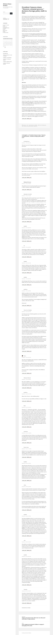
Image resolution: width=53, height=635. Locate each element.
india (22, 126)
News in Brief (5, 30)
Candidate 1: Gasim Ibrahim (7, 57)
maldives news (26, 126)
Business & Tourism (6, 25)
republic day (35, 126)
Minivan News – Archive (7, 4)
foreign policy (44, 125)
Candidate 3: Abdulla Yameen (7, 61)
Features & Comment (6, 27)
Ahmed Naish (32, 125)
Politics (4, 31)
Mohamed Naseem (27, 182)
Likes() (24, 118)
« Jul (5, 47)
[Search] (11, 13)
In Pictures (4, 28)
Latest (4, 29)
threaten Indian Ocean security (30, 109)
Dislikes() (29, 118)
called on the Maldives (29, 102)
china (40, 125)
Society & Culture (5, 32)
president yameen (30, 126)
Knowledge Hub (5, 53)
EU (41, 125)
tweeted (36, 116)
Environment (5, 26)
